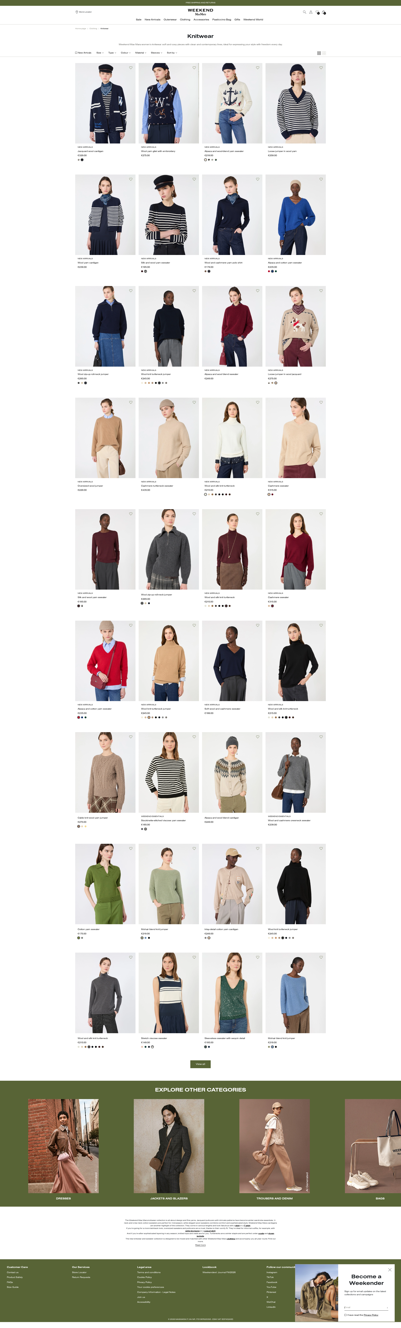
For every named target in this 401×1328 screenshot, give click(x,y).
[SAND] (272, 383)
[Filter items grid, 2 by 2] (324, 53)
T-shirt (247, 1226)
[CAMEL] (149, 383)
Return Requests (81, 1277)
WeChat (271, 1302)
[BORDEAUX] (142, 271)
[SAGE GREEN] (142, 938)
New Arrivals (84, 53)
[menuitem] (139, 21)
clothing (231, 1239)
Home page (80, 28)
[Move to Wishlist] (130, 67)
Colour (124, 53)
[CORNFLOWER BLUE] (272, 271)
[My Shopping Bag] (323, 12)
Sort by (171, 53)
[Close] (389, 1270)
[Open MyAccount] (314, 12)
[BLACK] (79, 160)
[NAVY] (145, 271)
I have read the (362, 1315)
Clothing (93, 28)
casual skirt (209, 1231)
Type (111, 53)
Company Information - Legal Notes (156, 1292)
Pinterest (271, 1292)
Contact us (12, 1272)
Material (139, 53)
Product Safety (15, 1277)
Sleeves (155, 53)
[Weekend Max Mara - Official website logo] (200, 12)
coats (261, 1233)
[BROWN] (230, 494)
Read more (200, 1245)
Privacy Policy (144, 1282)
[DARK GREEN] (216, 160)
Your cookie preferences (150, 1287)
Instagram (272, 1272)
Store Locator (79, 1272)
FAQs (10, 1282)
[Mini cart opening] (327, 12)
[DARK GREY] (79, 383)
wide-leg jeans (192, 1231)
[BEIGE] (145, 383)
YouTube (271, 1287)
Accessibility (143, 1302)
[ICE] (205, 160)
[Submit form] (387, 1308)
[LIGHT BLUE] (145, 938)
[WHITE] (269, 383)
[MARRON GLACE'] (205, 271)
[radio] (79, 160)
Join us (141, 1297)
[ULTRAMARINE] (82, 160)
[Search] (304, 12)
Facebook (272, 1282)
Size (98, 53)
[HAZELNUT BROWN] (152, 383)
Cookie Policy (144, 1277)
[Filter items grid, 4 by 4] (319, 53)
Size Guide (13, 1287)
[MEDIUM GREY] (209, 160)
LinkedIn (271, 1307)
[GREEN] (79, 938)
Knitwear (105, 28)
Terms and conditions (149, 1272)
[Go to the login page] (310, 12)
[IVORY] (142, 383)
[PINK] (142, 1047)
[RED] (269, 271)
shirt (237, 1226)
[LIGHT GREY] (212, 160)
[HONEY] (85, 826)
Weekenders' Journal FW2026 (219, 1272)
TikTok (270, 1277)
